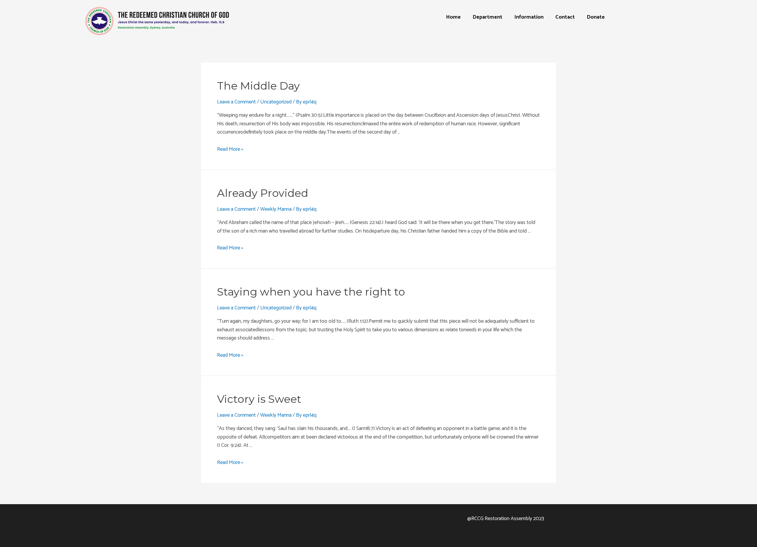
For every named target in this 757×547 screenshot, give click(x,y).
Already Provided (262, 192)
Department (487, 17)
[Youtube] (378, 521)
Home (453, 17)
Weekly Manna (276, 209)
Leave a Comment (236, 102)
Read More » (230, 149)
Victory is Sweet (259, 398)
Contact (565, 17)
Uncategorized (276, 102)
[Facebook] (362, 521)
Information (529, 17)
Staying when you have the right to (311, 291)
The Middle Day (258, 85)
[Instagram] (394, 521)
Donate (596, 17)
